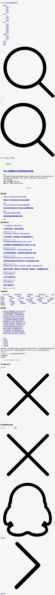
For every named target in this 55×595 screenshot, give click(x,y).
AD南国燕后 (30, 294)
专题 (7, 12)
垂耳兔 (12, 298)
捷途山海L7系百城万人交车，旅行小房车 (13, 316)
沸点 (4, 174)
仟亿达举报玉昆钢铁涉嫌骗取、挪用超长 (13, 319)
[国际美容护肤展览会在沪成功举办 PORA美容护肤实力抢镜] (18, 257)
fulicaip (19, 299)
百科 (4, 240)
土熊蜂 (28, 296)
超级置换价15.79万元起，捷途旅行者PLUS (14, 321)
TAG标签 (6, 158)
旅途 (7, 25)
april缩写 (13, 303)
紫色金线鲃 (29, 299)
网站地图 (5, 345)
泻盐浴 (31, 298)
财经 (7, 20)
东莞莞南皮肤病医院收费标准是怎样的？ (13, 312)
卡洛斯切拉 (41, 298)
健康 (7, 31)
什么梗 (2, 299)
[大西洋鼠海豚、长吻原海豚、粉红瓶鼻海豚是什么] (16, 233)
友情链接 (5, 342)
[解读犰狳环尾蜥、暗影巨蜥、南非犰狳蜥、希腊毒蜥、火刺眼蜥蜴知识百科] (22, 265)
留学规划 (11, 360)
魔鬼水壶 (39, 299)
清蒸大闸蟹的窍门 (8, 285)
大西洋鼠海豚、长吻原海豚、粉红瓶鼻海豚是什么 (18, 237)
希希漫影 (31, 301)
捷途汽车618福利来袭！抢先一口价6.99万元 (14, 311)
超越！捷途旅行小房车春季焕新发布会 (13, 328)
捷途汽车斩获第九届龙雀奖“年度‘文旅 (13, 326)
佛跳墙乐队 (23, 303)
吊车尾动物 (50, 299)
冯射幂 (40, 301)
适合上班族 (6, 294)
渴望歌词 (34, 303)
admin (8, 181)
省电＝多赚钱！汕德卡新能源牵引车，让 (13, 330)
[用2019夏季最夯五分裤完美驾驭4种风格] (7, 167)
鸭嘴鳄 (21, 301)
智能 (7, 17)
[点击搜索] (28, 97)
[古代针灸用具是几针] (9, 273)
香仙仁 (47, 296)
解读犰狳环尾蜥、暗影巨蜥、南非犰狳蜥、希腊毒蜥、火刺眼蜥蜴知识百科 (25, 269)
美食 (4, 231)
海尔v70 (19, 296)
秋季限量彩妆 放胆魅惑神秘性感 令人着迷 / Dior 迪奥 (19, 245)
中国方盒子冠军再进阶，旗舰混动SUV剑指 (14, 323)
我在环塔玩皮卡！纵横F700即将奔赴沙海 (13, 318)
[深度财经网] (9, 2)
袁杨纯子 (3, 303)
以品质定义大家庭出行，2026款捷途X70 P (14, 325)
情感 (7, 27)
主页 (2, 158)
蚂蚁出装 (21, 298)
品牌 (4, 43)
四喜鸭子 (3, 298)
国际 (7, 9)
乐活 (4, 22)
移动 (7, 36)
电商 (7, 37)
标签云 (5, 338)
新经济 (5, 5)
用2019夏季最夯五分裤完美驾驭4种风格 (18, 171)
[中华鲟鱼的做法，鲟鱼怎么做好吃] (12, 225)
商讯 (7, 10)
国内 (7, 7)
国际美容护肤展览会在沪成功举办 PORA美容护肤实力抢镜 (21, 261)
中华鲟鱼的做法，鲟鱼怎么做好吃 (13, 229)
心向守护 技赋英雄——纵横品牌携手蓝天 (13, 314)
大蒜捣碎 (52, 298)
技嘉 (48, 301)
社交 (7, 39)
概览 (10, 299)
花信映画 (12, 301)
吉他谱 (10, 296)
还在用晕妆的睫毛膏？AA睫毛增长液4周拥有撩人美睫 (19, 253)
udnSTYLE (16, 181)
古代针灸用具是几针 (9, 277)
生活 (7, 24)
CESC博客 (6, 360)
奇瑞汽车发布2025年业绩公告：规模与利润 (14, 333)
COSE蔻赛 (17, 360)
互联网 (5, 34)
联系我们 (5, 340)
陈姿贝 (12, 304)
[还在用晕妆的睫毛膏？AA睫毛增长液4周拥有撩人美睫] (17, 249)
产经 (4, 14)
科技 (7, 32)
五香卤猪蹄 (44, 303)
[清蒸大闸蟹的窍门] (8, 282)
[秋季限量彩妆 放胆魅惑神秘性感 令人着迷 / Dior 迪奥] (17, 241)
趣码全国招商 (41, 294)
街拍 (4, 44)
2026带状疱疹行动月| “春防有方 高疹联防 (13, 331)
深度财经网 (15, 353)
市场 (7, 19)
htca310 (2, 301)
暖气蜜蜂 (9, 179)
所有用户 (5, 344)
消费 (7, 29)
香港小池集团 (17, 294)
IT (6, 15)
